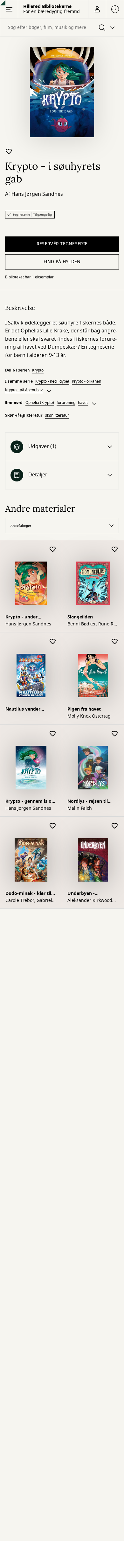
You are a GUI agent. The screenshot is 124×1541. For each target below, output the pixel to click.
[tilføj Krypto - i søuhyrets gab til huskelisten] (9, 151)
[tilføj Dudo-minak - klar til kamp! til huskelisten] (53, 826)
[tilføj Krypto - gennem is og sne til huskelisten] (53, 734)
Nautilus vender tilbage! (22, 710)
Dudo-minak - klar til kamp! (28, 894)
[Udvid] (49, 391)
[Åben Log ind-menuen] (97, 9)
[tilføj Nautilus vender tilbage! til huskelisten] (53, 642)
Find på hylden (62, 261)
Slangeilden (80, 617)
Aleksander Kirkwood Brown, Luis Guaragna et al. (91, 900)
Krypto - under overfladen (21, 618)
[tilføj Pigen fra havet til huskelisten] (115, 642)
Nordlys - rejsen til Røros (87, 802)
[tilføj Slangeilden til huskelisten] (115, 549)
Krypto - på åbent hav (24, 390)
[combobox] (62, 27)
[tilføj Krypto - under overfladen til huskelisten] (53, 549)
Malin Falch (79, 808)
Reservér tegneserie (62, 244)
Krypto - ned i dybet (52, 381)
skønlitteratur (57, 415)
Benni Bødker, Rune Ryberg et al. (92, 624)
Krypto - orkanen (86, 381)
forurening (66, 403)
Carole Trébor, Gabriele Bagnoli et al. (30, 900)
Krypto (38, 370)
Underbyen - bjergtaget (81, 894)
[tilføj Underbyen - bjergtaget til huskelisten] (115, 826)
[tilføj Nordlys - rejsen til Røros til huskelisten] (115, 734)
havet (83, 403)
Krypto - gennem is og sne (29, 802)
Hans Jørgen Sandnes (37, 194)
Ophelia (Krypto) (39, 403)
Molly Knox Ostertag (89, 716)
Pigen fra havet (84, 709)
